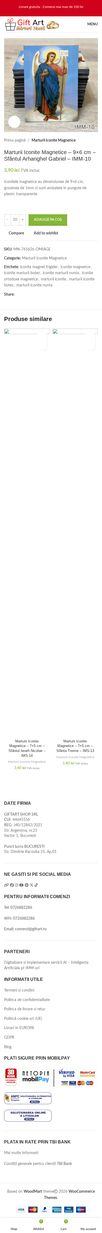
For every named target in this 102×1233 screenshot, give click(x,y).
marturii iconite (53, 279)
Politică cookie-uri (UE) (23, 1019)
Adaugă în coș (48, 220)
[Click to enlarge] (14, 122)
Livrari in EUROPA (19, 1028)
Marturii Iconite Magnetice (54, 140)
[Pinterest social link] (30, 294)
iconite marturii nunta (61, 273)
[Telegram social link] (43, 294)
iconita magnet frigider (39, 267)
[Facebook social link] (18, 294)
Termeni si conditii (19, 990)
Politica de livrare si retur (24, 1009)
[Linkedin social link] (36, 294)
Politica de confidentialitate (27, 1000)
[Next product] (95, 140)
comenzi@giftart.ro (31, 929)
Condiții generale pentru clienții (38, 1164)
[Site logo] (32, 24)
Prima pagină (15, 140)
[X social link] (24, 294)
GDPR (9, 1037)
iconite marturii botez (22, 273)
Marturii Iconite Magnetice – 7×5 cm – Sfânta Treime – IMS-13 (75, 746)
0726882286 (21, 908)
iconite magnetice (75, 267)
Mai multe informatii (21, 1153)
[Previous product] (84, 140)
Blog (7, 1047)
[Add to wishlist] (42, 336)
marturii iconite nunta (34, 285)
